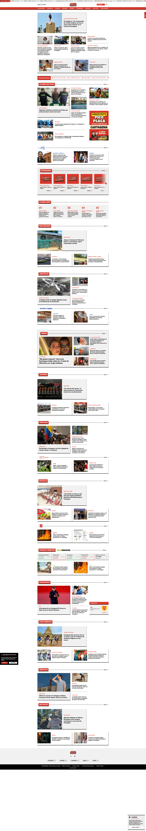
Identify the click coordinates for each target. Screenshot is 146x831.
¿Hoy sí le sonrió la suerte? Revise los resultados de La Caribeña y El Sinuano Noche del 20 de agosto (62, 66)
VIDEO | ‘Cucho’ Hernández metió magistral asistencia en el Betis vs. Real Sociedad (60, 467)
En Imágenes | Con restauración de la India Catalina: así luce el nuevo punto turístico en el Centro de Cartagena (74, 23)
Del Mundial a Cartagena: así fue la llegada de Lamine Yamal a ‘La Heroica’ (53, 449)
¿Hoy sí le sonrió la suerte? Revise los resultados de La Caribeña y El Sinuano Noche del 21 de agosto (78, 50)
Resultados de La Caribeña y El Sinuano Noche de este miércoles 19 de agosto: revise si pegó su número (98, 103)
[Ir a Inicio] (73, 4)
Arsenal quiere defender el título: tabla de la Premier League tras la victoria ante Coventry (96, 467)
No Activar (13, 662)
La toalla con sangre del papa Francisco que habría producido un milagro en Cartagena (97, 739)
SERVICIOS (87, 8)
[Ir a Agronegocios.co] (63, 550)
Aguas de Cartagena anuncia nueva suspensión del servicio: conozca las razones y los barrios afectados (78, 115)
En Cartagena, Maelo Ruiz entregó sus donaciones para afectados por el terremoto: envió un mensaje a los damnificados (79, 600)
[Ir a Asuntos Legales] (46, 308)
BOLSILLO (72, 8)
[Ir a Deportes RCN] (44, 457)
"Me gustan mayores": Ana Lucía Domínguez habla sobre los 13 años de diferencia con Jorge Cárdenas (54, 361)
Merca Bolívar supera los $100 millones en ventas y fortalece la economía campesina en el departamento (60, 515)
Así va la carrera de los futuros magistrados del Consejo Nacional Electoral (97, 318)
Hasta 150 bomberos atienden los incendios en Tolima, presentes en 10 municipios (60, 536)
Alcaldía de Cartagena (99, 77)
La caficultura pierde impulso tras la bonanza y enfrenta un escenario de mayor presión (60, 568)
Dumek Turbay (87, 77)
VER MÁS (48, 190)
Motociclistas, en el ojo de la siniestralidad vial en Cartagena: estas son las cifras (96, 409)
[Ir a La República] (41, 526)
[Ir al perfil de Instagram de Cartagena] (74, 756)
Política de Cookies (136, 824)
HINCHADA (64, 8)
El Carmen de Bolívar (74, 77)
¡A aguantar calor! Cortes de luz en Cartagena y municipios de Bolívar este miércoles (79, 698)
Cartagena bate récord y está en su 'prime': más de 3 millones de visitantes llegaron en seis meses (74, 637)
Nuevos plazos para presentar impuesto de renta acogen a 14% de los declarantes (97, 536)
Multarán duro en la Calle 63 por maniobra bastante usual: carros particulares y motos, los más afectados (73, 214)
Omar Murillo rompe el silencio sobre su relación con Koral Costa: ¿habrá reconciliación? (98, 362)
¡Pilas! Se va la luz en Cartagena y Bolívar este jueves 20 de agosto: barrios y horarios (53, 696)
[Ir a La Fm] (42, 148)
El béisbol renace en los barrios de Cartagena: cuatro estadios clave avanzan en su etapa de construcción (79, 440)
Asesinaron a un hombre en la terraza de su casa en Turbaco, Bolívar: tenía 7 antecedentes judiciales (80, 291)
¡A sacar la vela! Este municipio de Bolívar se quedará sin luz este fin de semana (97, 40)
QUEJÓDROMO (41, 8)
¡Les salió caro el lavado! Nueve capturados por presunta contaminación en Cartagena (79, 302)
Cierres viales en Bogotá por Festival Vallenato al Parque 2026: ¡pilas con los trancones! (101, 215)
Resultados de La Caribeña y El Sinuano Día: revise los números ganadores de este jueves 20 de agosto (78, 92)
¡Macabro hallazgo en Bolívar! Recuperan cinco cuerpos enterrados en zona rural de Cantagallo (73, 720)
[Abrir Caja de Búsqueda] (106, 4)
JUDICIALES (50, 8)
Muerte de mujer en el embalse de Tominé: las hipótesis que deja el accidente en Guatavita (98, 352)
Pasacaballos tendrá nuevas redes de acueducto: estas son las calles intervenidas (80, 687)
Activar (4, 662)
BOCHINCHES (80, 8)
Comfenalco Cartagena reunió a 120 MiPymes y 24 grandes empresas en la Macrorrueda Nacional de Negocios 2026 (97, 515)
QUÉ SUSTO (95, 8)
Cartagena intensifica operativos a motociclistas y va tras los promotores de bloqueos (60, 409)
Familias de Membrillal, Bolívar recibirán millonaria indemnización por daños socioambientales (97, 260)
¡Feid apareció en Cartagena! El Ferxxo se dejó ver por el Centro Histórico (52, 609)
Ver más (105, 84)
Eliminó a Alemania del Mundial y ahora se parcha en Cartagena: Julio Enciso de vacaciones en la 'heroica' (79, 450)
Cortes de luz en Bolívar (59, 77)
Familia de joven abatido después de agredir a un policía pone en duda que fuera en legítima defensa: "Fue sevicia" (58, 214)
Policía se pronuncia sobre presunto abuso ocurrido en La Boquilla (61, 49)
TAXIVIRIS (57, 8)
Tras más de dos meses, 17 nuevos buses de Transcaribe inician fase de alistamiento (73, 390)
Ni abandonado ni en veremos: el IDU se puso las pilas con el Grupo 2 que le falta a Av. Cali (87, 215)
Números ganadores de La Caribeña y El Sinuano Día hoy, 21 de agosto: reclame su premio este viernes (98, 49)
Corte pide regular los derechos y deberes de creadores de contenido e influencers (59, 317)
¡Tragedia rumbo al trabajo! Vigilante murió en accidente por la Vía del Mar (53, 300)
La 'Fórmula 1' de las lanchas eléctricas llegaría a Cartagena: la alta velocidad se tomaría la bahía (60, 260)
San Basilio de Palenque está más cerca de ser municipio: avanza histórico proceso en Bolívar (60, 656)
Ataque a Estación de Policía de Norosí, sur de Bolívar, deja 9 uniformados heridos (74, 241)
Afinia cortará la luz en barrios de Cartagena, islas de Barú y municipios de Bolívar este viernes (97, 66)
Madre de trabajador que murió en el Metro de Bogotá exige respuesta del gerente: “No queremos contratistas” (44, 214)
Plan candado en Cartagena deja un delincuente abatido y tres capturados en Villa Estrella (69, 137)
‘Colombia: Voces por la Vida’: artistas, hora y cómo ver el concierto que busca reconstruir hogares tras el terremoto (97, 157)
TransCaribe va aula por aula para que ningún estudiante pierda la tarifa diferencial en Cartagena (73, 496)
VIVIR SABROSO (104, 8)
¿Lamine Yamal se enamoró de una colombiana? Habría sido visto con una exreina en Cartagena (80, 612)
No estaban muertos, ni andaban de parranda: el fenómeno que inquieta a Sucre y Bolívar (61, 739)
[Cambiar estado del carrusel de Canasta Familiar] (9, 1)
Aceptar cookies (135, 827)
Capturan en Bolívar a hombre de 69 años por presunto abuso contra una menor (53, 111)
